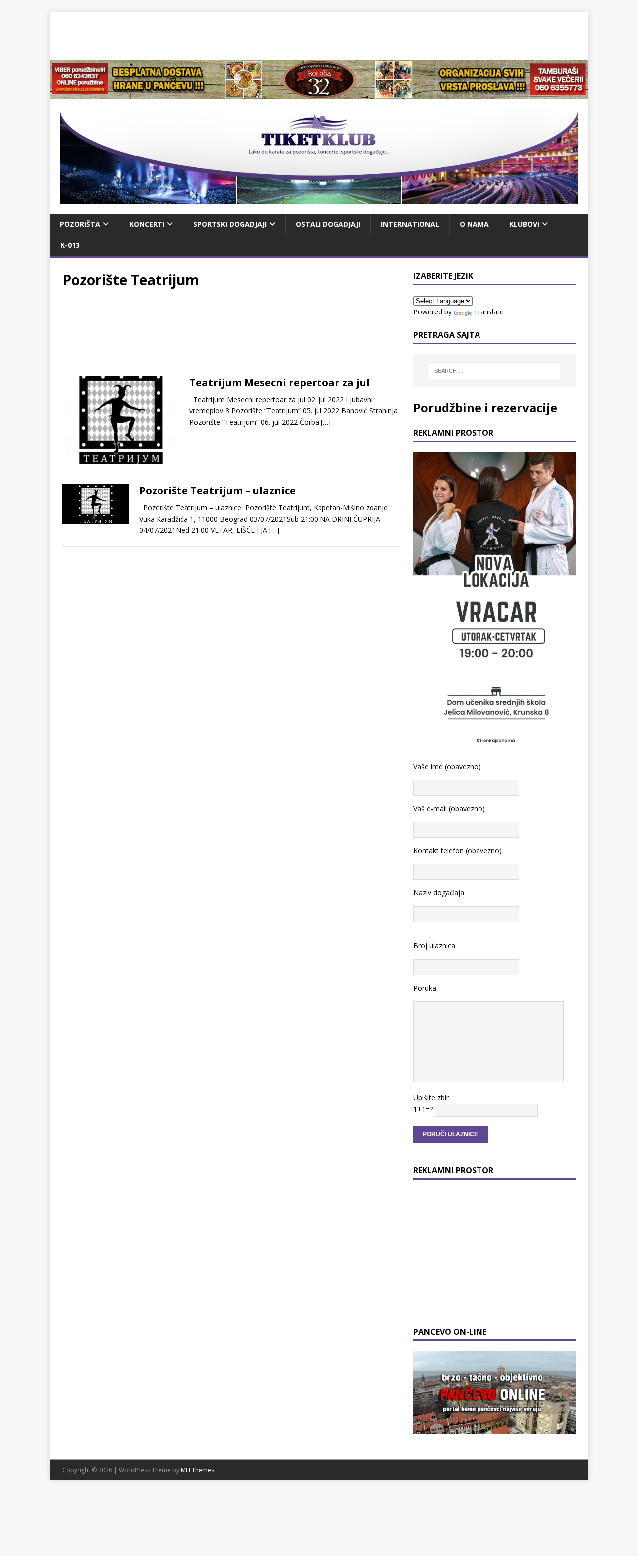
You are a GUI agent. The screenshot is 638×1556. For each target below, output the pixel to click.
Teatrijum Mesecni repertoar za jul (279, 382)
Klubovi (524, 224)
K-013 (70, 245)
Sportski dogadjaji (230, 224)
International (410, 224)
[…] (326, 422)
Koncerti (146, 224)
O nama (474, 224)
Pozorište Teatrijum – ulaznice (217, 490)
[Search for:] (494, 370)
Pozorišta (80, 224)
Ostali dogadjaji (328, 224)
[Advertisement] (319, 34)
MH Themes (197, 1470)
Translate (489, 311)
